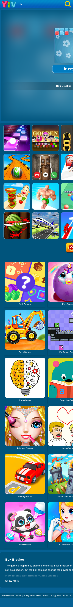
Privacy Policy (22, 595)
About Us (35, 595)
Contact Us (47, 595)
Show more (12, 580)
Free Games (8, 595)
